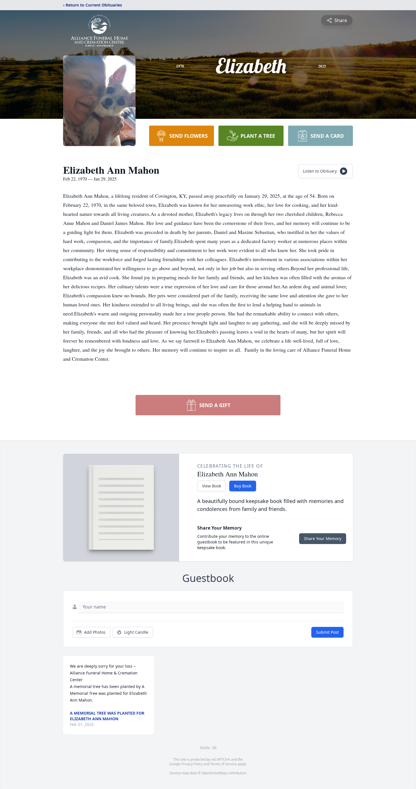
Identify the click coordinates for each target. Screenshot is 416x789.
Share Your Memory (322, 538)
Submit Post (327, 632)
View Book (211, 486)
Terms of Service (223, 764)
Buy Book (242, 486)
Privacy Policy (192, 764)
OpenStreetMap (214, 773)
